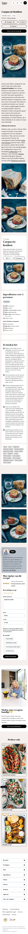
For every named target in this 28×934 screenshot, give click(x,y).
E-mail (5, 619)
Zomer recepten (16, 458)
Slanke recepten (19, 451)
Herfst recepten (7, 455)
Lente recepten (16, 455)
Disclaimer (5, 909)
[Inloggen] (13, 2)
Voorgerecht (16, 446)
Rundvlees (10, 453)
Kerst (5, 453)
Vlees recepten (7, 462)
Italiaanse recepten (8, 449)
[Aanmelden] (17, 2)
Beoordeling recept (9, 590)
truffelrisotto (12, 152)
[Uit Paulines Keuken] (4, 2)
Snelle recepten (18, 460)
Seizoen (5, 884)
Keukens (5, 889)
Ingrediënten (7, 875)
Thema (5, 879)
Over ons (20, 912)
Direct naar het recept (13, 31)
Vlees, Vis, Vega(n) (8, 899)
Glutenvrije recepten (8, 451)
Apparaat (6, 894)
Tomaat (16, 453)
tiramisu (21, 154)
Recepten (5, 860)
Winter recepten (7, 458)
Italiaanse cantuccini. (18, 161)
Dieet (4, 869)
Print (9, 258)
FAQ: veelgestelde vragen (9, 912)
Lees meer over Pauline (9, 570)
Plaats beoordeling (10, 656)
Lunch (9, 446)
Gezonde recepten (19, 449)
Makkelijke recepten (8, 460)
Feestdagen (6, 865)
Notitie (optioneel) (7, 596)
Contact (14, 914)
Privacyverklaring (14, 909)
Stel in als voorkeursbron (17, 727)
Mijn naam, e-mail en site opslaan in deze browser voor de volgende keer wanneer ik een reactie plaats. (13, 630)
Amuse (5, 446)
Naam (5, 612)
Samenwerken (6, 914)
